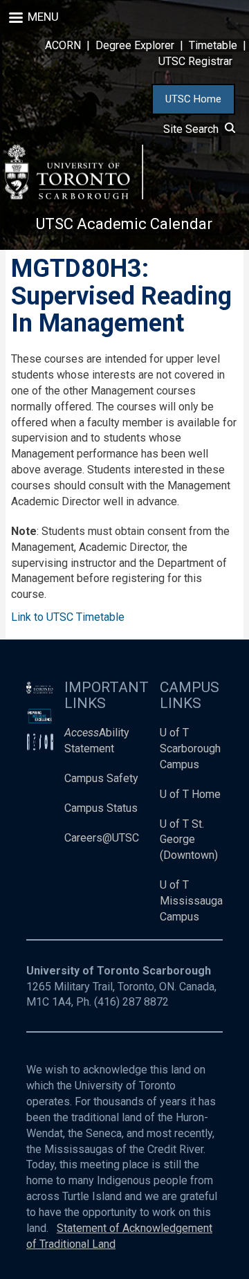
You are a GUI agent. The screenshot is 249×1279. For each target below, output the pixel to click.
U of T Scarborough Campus (190, 748)
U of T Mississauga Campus (191, 900)
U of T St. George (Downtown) (189, 839)
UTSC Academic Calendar (124, 224)
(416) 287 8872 (131, 1001)
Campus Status (101, 808)
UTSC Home (193, 99)
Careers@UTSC (101, 837)
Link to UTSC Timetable (67, 617)
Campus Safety (101, 778)
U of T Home (190, 794)
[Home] (74, 172)
